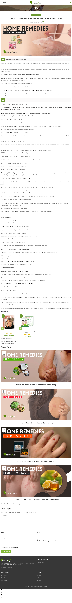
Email (38, 532)
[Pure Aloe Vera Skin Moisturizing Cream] (27, 322)
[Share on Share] (1, 589)
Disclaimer (39, 580)
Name (3, 532)
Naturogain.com (31, 586)
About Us (39, 575)
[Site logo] (36, 2)
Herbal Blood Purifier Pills (9, 331)
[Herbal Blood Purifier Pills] (9, 322)
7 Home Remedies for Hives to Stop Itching (36, 423)
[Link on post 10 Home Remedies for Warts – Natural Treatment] (36, 442)
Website (3, 539)
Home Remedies (36, 15)
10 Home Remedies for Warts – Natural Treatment (36, 461)
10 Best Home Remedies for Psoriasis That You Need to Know (36, 499)
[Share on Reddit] (1, 598)
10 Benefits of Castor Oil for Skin (9, 290)
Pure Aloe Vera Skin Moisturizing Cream (27, 331)
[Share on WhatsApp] (1, 600)
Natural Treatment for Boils (8, 341)
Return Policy (4, 580)
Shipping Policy (4, 575)
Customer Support (41, 562)
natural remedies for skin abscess (57, 182)
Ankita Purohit (38, 22)
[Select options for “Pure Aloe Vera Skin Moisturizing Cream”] (20, 328)
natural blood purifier (33, 144)
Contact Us (39, 564)
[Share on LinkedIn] (1, 592)
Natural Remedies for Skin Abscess (10, 221)
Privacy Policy (4, 577)
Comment (4, 515)
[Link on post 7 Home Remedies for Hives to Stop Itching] (36, 404)
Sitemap (45, 586)
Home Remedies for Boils (7, 223)
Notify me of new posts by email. (10, 547)
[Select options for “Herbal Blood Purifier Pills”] (2, 328)
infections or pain (16, 205)
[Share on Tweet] (1, 595)
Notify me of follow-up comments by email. (48, 541)
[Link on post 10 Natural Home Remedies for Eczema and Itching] (36, 366)
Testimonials (39, 577)
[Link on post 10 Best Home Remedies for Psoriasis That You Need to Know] (36, 481)
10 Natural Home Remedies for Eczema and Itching (36, 385)
